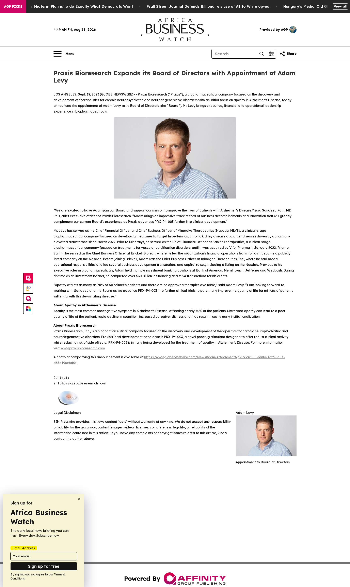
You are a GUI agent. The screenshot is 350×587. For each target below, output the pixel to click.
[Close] (79, 499)
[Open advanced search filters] (271, 53)
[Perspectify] (28, 288)
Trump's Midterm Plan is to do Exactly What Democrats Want (75, 6)
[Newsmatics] (28, 309)
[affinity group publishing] (28, 299)
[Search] (261, 53)
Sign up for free (43, 566)
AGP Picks (13, 6)
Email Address (24, 548)
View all (340, 6)
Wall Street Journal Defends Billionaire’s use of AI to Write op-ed (208, 6)
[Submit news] (28, 278)
